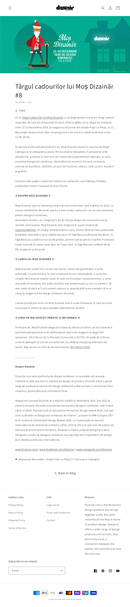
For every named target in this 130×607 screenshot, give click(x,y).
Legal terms (53, 504)
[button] (10, 8)
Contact (51, 520)
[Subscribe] (61, 571)
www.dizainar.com (26, 449)
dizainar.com (60, 599)
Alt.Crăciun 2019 (80, 347)
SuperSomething (25, 230)
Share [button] (22, 110)
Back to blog (67, 473)
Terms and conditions (58, 512)
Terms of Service (17, 528)
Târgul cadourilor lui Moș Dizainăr (42, 117)
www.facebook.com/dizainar (56, 449)
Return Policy (15, 512)
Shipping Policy (16, 520)
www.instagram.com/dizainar (94, 449)
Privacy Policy (15, 504)
